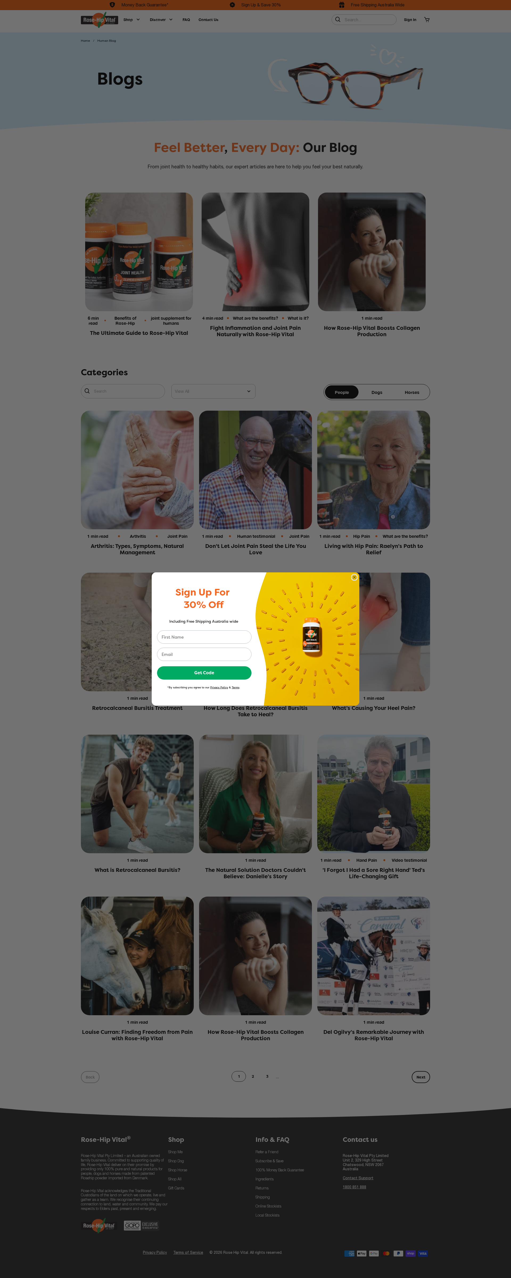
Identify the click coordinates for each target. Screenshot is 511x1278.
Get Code (204, 673)
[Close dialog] (354, 577)
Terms (235, 687)
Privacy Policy (219, 687)
